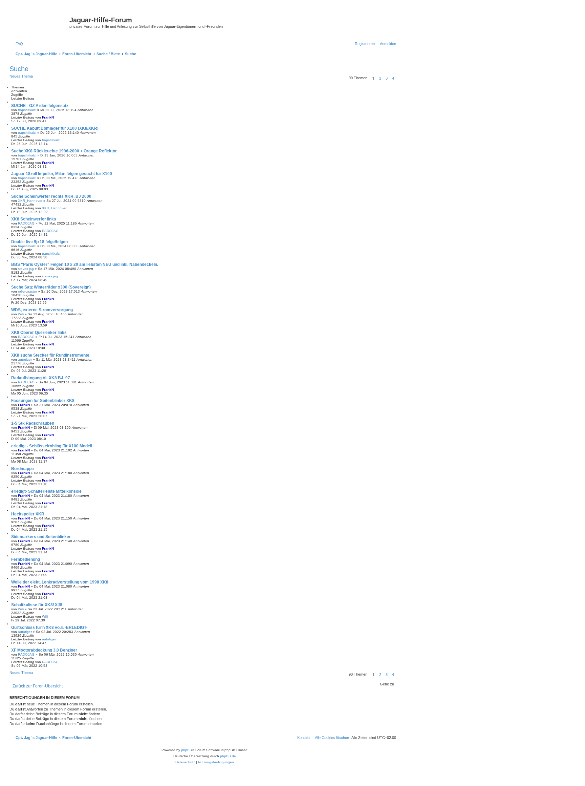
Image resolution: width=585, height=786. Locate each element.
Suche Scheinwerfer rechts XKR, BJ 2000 (51, 196)
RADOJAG (26, 223)
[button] (398, 78)
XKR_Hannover (30, 201)
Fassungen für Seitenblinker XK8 (42, 400)
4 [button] (393, 78)
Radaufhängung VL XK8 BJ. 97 (40, 378)
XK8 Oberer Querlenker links (39, 332)
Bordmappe (22, 468)
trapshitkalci (27, 110)
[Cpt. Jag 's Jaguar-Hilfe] (40, 22)
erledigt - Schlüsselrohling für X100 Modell (51, 446)
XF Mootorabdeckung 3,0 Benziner (44, 650)
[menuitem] (18, 44)
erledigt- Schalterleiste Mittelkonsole (46, 491)
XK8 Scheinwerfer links (33, 219)
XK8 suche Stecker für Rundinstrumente (50, 355)
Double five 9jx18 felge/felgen (39, 241)
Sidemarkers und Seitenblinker (41, 536)
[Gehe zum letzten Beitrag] (56, 117)
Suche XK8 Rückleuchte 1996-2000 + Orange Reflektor (64, 151)
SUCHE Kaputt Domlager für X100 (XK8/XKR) (55, 128)
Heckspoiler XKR (27, 514)
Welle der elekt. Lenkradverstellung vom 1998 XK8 (59, 582)
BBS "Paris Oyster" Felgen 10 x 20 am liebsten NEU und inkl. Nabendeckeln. (84, 264)
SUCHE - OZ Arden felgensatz (39, 105)
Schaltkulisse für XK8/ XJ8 (36, 604)
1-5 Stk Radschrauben (32, 423)
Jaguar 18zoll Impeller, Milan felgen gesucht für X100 (61, 173)
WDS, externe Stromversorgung (42, 309)
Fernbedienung (25, 559)
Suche (18, 68)
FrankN (48, 117)
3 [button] (387, 78)
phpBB (186, 750)
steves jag (26, 269)
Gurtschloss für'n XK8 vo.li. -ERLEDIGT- (49, 627)
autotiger (25, 359)
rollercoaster (27, 291)
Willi (21, 314)
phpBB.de (228, 756)
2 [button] (380, 78)
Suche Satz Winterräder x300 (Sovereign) (51, 287)
